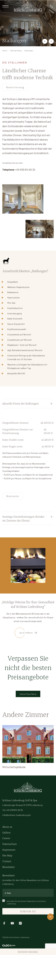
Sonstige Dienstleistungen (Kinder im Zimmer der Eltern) (23, 518)
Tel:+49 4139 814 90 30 (12, 810)
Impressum (8, 849)
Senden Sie (28, 911)
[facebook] (4, 923)
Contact (6, 861)
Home (4, 50)
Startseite (12, 496)
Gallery (6, 832)
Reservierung (15, 87)
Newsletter (8, 867)
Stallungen (28, 50)
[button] (44, 41)
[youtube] (12, 923)
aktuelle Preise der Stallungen (20, 403)
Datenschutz (9, 843)
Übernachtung (15, 50)
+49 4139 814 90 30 (25, 169)
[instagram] (20, 923)
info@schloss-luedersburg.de (16, 815)
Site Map (7, 855)
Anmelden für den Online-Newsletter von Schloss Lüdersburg (26, 902)
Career (6, 838)
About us (7, 826)
